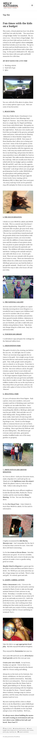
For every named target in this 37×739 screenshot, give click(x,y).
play (7, 732)
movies (31, 730)
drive (8, 730)
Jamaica (24, 730)
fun (15, 730)
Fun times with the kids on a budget (17, 25)
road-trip (11, 732)
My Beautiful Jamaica (20, 728)
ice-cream (19, 730)
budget (5, 730)
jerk (28, 730)
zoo (15, 732)
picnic (4, 732)
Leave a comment (24, 732)
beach (30, 728)
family (12, 730)
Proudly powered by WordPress (11, 736)
